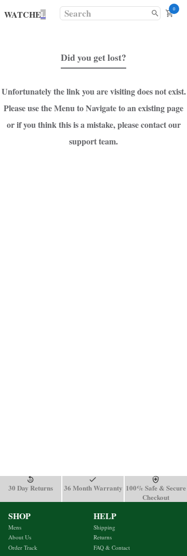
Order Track (22, 547)
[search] (155, 13)
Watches (25, 14)
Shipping (104, 527)
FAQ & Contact (112, 547)
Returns (103, 537)
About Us (19, 537)
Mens (14, 527)
